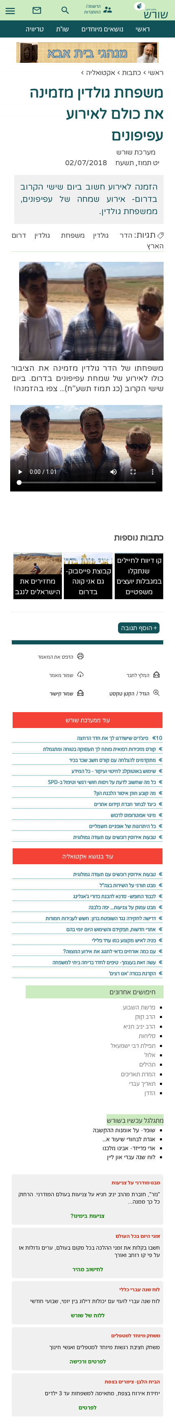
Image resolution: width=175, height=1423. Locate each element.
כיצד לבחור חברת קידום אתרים (125, 804)
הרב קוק (145, 1016)
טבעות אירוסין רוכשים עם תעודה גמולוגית (114, 837)
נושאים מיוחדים (102, 28)
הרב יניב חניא (139, 1026)
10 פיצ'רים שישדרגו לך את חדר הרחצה (119, 738)
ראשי (156, 73)
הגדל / (142, 693)
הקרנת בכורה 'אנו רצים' (132, 973)
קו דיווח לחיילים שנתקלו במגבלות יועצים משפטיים (139, 576)
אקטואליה (100, 73)
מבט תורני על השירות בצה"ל (128, 885)
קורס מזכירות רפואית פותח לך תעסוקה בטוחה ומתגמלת (99, 749)
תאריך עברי (142, 1083)
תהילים (147, 1064)
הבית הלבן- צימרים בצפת (132, 1381)
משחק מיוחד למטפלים (135, 1335)
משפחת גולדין (59, 235)
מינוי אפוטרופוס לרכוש (133, 815)
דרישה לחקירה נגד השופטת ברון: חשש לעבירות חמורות (101, 918)
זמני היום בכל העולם (138, 1236)
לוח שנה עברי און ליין (131, 1157)
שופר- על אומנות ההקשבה (124, 1130)
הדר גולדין (112, 235)
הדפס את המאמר (55, 656)
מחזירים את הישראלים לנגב (37, 586)
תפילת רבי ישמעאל (133, 1045)
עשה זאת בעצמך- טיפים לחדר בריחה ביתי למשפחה (104, 962)
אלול (149, 1055)
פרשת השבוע (139, 1007)
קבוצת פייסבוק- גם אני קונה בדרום (88, 581)
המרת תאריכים (138, 1074)
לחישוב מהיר (87, 1269)
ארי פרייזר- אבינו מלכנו (129, 1148)
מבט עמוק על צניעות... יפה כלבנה (122, 907)
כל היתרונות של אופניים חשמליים (122, 826)
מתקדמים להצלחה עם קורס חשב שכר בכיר (112, 760)
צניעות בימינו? (87, 1215)
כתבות (131, 73)
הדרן (149, 1093)
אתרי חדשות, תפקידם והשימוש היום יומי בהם (111, 929)
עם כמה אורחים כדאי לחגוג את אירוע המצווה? (109, 951)
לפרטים (87, 1407)
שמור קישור (61, 693)
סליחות (147, 1036)
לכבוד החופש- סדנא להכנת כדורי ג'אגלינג (114, 896)
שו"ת (62, 28)
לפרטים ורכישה (88, 1361)
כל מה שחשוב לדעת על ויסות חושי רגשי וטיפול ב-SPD (102, 782)
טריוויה (35, 28)
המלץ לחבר (138, 675)
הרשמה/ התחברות (93, 8)
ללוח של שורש (88, 1315)
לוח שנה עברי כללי (139, 1289)
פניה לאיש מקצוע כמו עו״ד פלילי (124, 940)
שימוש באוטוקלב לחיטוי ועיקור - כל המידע (114, 771)
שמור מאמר (61, 675)
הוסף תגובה (136, 627)
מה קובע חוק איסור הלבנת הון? (125, 793)
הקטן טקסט (121, 693)
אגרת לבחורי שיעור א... (129, 1139)
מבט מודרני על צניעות (136, 1182)
